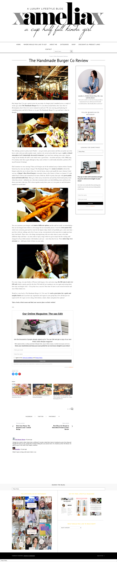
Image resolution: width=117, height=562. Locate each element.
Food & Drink (53, 56)
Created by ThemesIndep (29, 555)
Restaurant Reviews (62, 56)
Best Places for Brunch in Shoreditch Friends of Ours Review (60, 426)
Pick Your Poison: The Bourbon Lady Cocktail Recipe (23, 426)
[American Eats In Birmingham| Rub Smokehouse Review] (21, 389)
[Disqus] (42, 457)
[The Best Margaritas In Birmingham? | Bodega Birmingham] (42, 389)
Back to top (100, 555)
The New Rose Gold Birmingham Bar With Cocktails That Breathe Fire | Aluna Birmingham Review (62, 397)
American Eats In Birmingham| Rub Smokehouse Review (20, 396)
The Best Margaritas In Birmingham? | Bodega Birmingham (41, 396)
